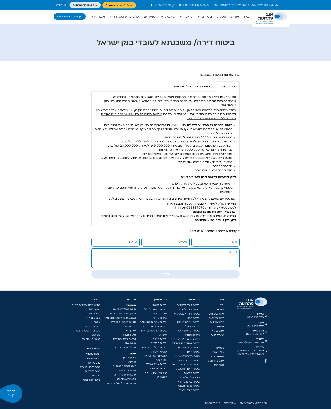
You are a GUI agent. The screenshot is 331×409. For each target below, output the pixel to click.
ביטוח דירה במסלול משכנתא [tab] (193, 86)
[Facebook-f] (151, 5)
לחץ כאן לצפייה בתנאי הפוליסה (215, 220)
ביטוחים (207, 17)
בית (246, 17)
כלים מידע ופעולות (126, 17)
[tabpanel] (165, 159)
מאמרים (149, 17)
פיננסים (169, 17)
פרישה (188, 17)
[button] (62, 5)
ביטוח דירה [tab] (228, 86)
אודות (235, 17)
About (221, 17)
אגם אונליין (98, 17)
